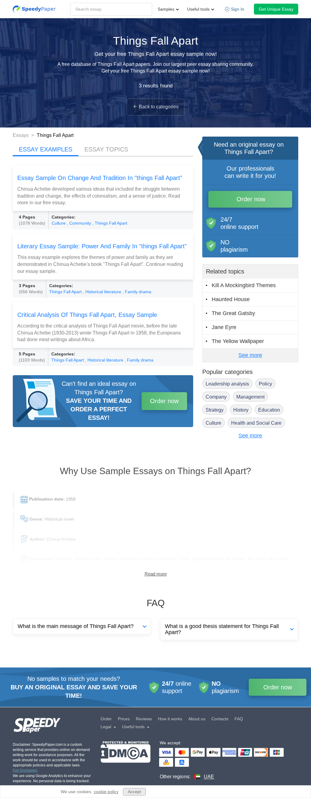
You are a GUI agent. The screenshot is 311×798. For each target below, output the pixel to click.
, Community (79, 223)
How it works (170, 718)
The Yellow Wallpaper (238, 341)
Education (269, 410)
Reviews (144, 718)
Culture (59, 223)
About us (196, 718)
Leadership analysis (227, 383)
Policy (265, 383)
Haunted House (231, 299)
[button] (34, 9)
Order (106, 718)
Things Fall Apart (66, 291)
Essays (21, 135)
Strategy (215, 410)
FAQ (238, 718)
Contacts (219, 718)
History (240, 410)
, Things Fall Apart (109, 223)
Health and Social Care (256, 423)
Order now (164, 401)
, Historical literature (102, 291)
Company (216, 396)
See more (250, 355)
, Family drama (136, 291)
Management (250, 396)
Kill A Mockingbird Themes (244, 285)
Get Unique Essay (276, 9)
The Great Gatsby (233, 313)
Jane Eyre (224, 327)
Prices (124, 718)
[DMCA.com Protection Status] (126, 760)
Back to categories (159, 106)
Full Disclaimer (25, 770)
